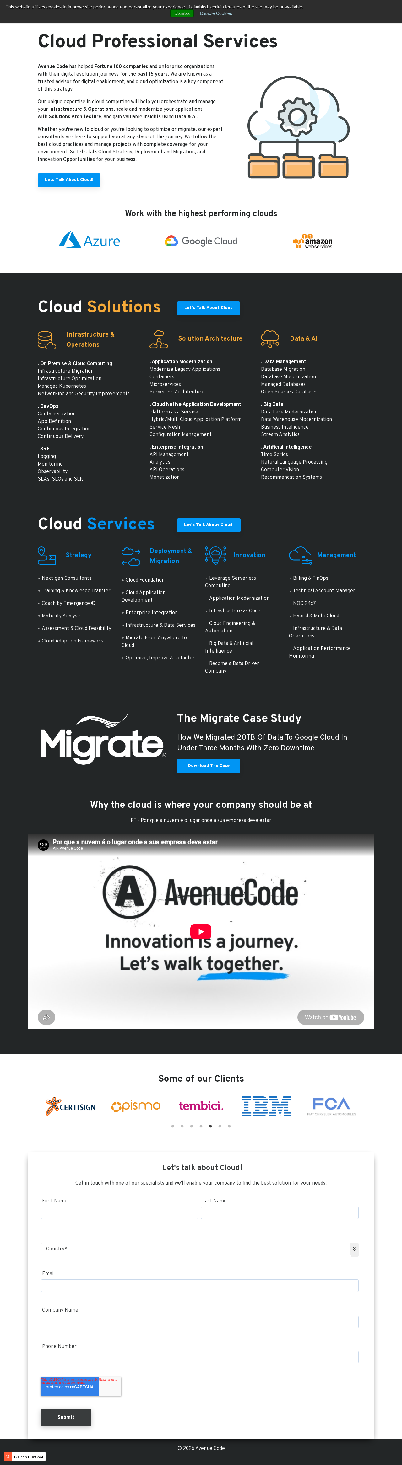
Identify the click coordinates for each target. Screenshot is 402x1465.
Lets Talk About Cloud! (69, 180)
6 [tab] (220, 1126)
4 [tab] (201, 1126)
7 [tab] (229, 1126)
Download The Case (209, 766)
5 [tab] (210, 1126)
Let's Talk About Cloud (208, 308)
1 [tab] (173, 1126)
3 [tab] (191, 1126)
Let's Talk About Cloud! (209, 525)
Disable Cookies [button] (216, 13)
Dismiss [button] (182, 13)
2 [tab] (182, 1126)
